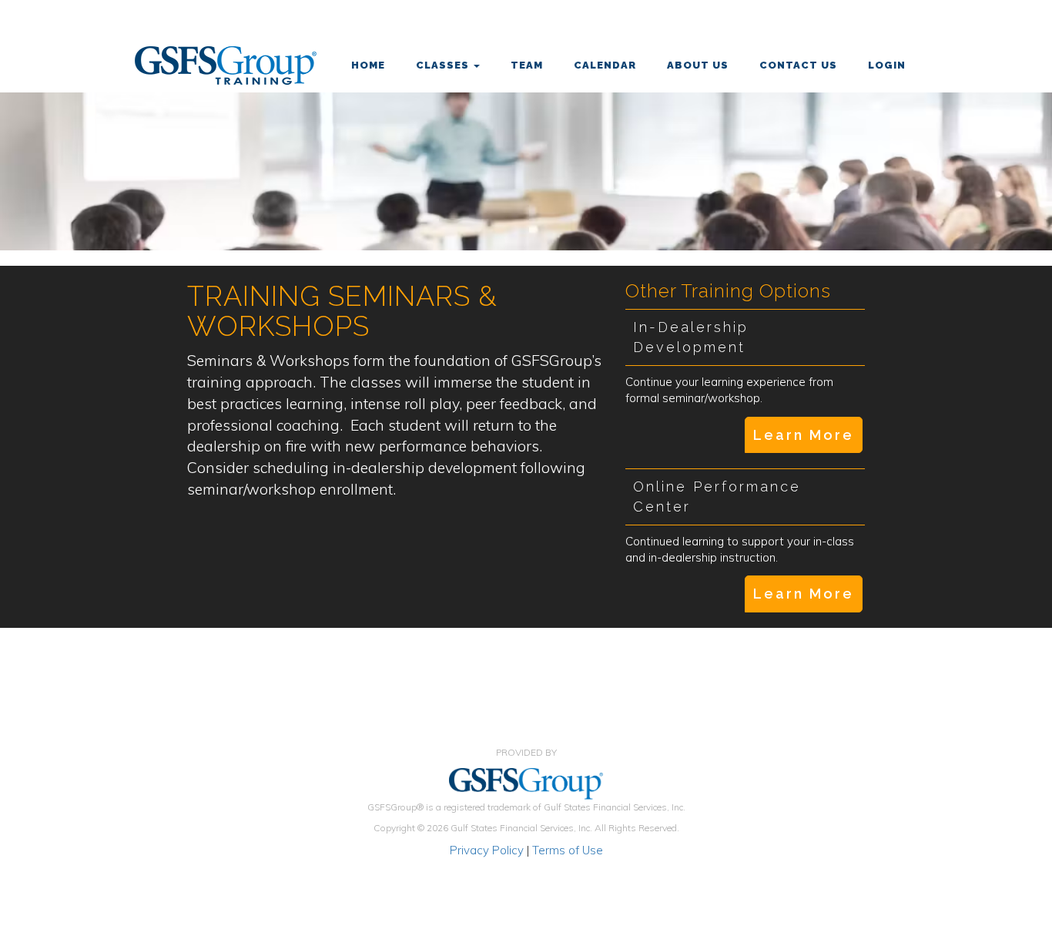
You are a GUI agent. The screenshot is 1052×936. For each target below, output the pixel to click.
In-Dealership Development (691, 337)
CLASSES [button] (444, 65)
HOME (368, 65)
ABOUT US (698, 65)
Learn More (803, 435)
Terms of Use (567, 850)
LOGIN (887, 65)
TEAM (527, 65)
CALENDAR (605, 65)
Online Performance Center (717, 496)
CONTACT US (798, 65)
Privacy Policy (487, 850)
